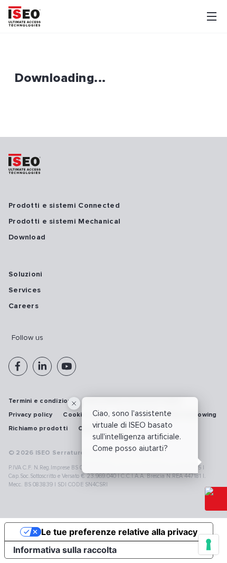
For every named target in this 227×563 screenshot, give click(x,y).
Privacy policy (30, 415)
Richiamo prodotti (38, 428)
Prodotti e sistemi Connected (64, 205)
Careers (23, 305)
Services (24, 289)
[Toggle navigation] (211, 16)
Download (26, 237)
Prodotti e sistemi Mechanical (64, 221)
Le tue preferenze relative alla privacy (119, 532)
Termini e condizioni (40, 401)
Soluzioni (25, 274)
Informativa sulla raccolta (65, 549)
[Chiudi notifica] (74, 403)
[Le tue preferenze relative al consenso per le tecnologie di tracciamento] (208, 544)
